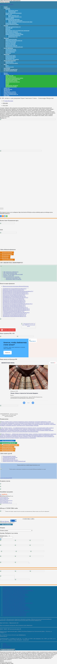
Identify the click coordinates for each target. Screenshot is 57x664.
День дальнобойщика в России (6, 502)
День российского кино (4, 498)
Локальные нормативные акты (13, 79)
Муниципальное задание (11, 80)
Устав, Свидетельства (11, 76)
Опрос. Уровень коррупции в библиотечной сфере (20, 21)
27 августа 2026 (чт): (4, 497)
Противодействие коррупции (13, 19)
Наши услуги (9, 14)
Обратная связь (12, 11)
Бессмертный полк (10, 58)
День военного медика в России (6, 500)
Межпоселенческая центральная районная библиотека (16, 586)
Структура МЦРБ (10, 18)
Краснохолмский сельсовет (9, 456)
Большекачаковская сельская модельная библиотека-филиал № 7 (18, 291)
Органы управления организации (14, 13)
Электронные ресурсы (11, 50)
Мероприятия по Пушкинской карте (14, 46)
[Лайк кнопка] (1, 209)
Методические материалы (12, 31)
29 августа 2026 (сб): (4, 501)
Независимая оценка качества (13, 81)
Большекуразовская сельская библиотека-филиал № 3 (15, 292)
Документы (6, 74)
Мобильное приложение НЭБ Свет (14, 40)
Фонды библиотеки (10, 51)
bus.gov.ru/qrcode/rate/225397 (6, 477)
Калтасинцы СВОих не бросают (13, 279)
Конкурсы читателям (11, 43)
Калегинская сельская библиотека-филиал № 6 (14, 295)
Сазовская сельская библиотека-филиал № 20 (13, 311)
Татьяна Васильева (8, 100)
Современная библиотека (14, 35)
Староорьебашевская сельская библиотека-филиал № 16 (16, 312)
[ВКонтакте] (1, 216)
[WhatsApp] (7, 216)
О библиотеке (7, 8)
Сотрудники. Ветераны (11, 23)
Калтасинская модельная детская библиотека (13, 298)
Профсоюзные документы (12, 85)
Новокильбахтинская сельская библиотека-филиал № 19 (16, 310)
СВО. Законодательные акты (10, 273)
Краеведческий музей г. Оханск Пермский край (14, 461)
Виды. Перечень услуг (13, 15)
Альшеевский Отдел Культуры (10, 457)
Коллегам (6, 25)
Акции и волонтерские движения (11, 276)
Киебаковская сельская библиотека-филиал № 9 (14, 301)
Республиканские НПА (11, 86)
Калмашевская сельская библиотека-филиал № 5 (14, 296)
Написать (7, 352)
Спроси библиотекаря (11, 41)
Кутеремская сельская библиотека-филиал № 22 (14, 305)
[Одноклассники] (3, 216)
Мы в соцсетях (6, 647)
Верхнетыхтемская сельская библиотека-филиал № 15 (15, 293)
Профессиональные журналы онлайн (14, 34)
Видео (7, 65)
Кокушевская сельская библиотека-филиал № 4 (14, 302)
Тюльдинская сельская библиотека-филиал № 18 (14, 315)
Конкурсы (8, 29)
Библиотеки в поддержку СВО (13, 278)
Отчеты (7, 83)
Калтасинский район (11, 55)
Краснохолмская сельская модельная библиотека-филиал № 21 (17, 303)
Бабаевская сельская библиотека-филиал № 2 (13, 290)
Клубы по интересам (10, 44)
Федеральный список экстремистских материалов (17, 30)
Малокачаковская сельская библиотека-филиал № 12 (15, 307)
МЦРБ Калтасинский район (6, 4)
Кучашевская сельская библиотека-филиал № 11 (14, 306)
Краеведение (6, 54)
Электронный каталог (11, 49)
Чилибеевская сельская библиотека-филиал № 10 (14, 316)
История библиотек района (12, 24)
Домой (4, 643)
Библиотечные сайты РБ (11, 45)
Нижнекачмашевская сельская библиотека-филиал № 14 (16, 308)
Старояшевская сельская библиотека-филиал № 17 (15, 313)
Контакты (8, 9)
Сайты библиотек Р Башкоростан (13, 33)
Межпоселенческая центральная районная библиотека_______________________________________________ (16, 287)
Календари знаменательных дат (13, 26)
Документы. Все (9, 75)
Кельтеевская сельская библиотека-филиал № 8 (14, 300)
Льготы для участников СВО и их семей (13, 274)
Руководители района (11, 56)
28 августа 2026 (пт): (4, 499)
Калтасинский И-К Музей (9, 458)
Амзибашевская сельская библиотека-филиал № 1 (14, 288)
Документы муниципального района (14, 78)
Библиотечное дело (13, 36)
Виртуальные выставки (11, 39)
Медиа (5, 64)
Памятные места (9, 61)
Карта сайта (6, 95)
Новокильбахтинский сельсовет (10, 460)
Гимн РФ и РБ (9, 28)
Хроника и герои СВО (8, 275)
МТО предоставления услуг (15, 16)
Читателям (6, 38)
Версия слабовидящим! (9, 329)
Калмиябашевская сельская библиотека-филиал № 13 (15, 297)
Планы (7, 84)
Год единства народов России (10, 70)
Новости (5, 644)
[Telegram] (5, 216)
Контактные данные (13, 10)
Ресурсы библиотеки (8, 48)
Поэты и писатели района (12, 63)
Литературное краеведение (10, 60)
